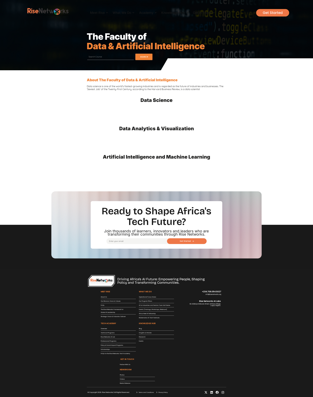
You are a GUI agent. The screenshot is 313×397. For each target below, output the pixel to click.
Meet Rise (97, 12)
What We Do (122, 12)
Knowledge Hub (173, 12)
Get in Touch (202, 12)
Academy (146, 12)
